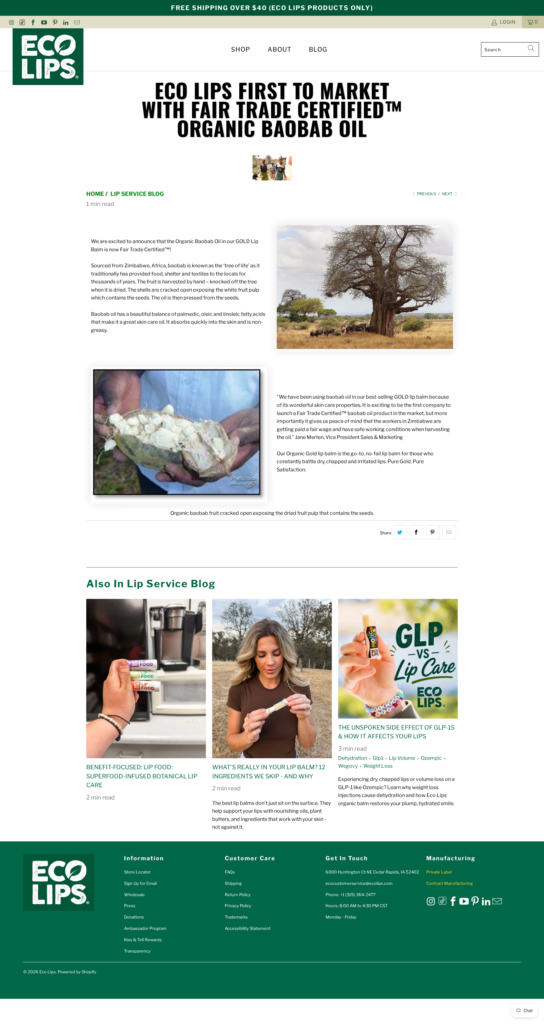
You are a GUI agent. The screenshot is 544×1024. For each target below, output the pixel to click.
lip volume (402, 758)
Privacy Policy (238, 905)
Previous (426, 193)
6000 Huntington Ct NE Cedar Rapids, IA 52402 (372, 871)
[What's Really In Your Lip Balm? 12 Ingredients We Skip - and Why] (272, 679)
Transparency (137, 950)
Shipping (233, 883)
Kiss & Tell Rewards (143, 939)
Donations (134, 916)
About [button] (280, 49)
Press (129, 905)
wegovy (348, 766)
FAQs (230, 871)
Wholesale (134, 894)
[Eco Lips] (48, 57)
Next (447, 193)
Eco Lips (47, 971)
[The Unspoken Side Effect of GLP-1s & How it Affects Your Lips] (398, 659)
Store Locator (137, 871)
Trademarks (236, 916)
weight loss (378, 766)
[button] (533, 22)
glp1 (378, 758)
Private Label (439, 871)
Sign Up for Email (140, 883)
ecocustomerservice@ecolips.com (359, 883)
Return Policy (238, 894)
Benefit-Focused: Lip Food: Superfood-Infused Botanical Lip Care (141, 776)
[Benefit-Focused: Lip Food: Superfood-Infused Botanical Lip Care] (146, 679)
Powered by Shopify (77, 971)
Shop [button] (240, 49)
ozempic (431, 758)
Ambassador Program (145, 928)
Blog (318, 49)
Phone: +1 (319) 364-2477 (351, 894)
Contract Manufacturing (449, 883)
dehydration (352, 758)
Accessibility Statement (247, 928)
